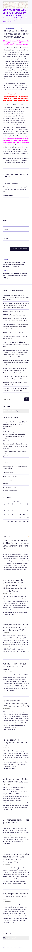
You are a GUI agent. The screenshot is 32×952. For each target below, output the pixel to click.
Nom (5, 220)
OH (21, 28)
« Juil (8, 528)
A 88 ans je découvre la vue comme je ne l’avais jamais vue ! (16, 344)
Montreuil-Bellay (21, 174)
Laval (12, 174)
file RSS (6, 536)
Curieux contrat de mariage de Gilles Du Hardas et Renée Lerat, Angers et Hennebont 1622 (16, 297)
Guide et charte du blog (15, 311)
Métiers (5, 483)
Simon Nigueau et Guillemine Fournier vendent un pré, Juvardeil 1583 (16, 327)
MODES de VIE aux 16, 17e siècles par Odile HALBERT (15, 13)
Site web (5, 239)
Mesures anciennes (9, 480)
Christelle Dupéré (8, 388)
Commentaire (8, 195)
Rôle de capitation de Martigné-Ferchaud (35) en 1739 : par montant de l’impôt (16, 703)
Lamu (7, 174)
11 (8, 514)
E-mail (5, 229)
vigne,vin (8, 172)
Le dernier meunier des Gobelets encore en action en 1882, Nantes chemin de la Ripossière (16, 363)
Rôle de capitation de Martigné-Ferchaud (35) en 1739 (15, 743)
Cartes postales (8, 472)
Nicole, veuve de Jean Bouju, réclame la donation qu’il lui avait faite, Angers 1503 (15, 627)
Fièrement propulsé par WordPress (12, 948)
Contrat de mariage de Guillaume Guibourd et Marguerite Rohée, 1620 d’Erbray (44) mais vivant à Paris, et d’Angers (14, 585)
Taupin (7, 176)
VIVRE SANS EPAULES (10, 491)
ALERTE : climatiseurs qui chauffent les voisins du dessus (14, 666)
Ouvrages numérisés (9, 487)
